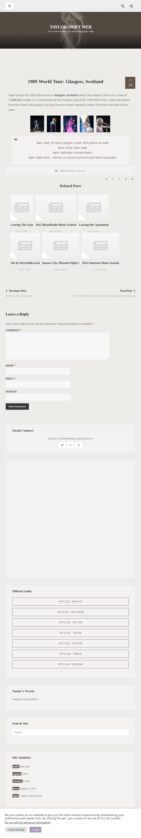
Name (11, 365)
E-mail (26, 781)
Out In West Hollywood (25, 262)
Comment (13, 330)
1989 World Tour (67, 170)
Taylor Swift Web (70, 27)
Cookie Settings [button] (16, 829)
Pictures (81, 170)
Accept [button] (35, 829)
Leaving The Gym (21, 224)
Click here (24, 766)
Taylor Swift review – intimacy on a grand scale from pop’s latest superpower (72, 157)
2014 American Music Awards (100, 262)
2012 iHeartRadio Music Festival (56, 224)
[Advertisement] (72, 62)
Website (11, 391)
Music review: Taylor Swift (72, 147)
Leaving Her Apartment (94, 224)
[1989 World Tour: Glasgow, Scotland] (106, 179)
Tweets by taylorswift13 (25, 699)
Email (11, 378)
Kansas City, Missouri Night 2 (60, 262)
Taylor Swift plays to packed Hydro (72, 152)
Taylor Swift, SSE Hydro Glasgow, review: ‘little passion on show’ (72, 143)
